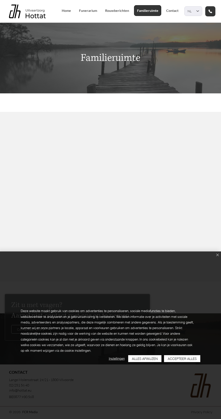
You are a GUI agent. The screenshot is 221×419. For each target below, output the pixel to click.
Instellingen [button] (117, 358)
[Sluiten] (217, 255)
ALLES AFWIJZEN (145, 359)
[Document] (210, 11)
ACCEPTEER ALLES (182, 359)
